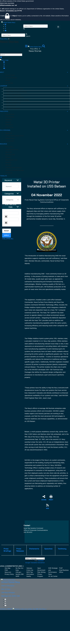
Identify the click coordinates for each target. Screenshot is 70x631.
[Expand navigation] (26, 46)
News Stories (9, 127)
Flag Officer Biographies (13, 108)
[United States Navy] (8, 22)
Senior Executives (11, 105)
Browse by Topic (10, 155)
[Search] (43, 46)
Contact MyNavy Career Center (14, 136)
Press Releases (9, 117)
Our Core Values (10, 75)
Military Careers (10, 138)
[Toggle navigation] (58, 27)
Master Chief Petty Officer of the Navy (17, 100)
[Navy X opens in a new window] (5, 26)
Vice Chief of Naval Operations (15, 97)
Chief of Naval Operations (13, 94)
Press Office (4, 39)
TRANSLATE (3, 176)
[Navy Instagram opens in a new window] (5, 28)
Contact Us (8, 173)
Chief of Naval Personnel (13, 103)
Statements (8, 125)
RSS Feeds (8, 165)
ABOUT (2, 72)
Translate (41, 560)
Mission (7, 80)
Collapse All (7, 238)
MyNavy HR (8, 133)
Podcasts (8, 157)
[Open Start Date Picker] (6, 216)
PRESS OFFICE (4, 111)
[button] (35, 3)
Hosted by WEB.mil (6, 609)
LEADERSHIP (3, 86)
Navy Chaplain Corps (11, 160)
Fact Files (8, 162)
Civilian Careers (9, 141)
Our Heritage (9, 83)
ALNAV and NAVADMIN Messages (14, 170)
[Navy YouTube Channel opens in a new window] (5, 30)
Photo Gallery (9, 147)
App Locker (8, 152)
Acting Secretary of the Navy (14, 89)
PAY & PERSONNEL (5, 130)
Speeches (8, 122)
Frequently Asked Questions (13, 168)
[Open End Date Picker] (6, 222)
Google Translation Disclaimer (35, 562)
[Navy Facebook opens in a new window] (5, 24)
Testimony (8, 119)
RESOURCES (3, 144)
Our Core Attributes (11, 78)
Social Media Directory (11, 149)
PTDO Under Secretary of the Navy (16, 92)
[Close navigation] (1, 58)
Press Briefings (9, 114)
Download (52, 250)
